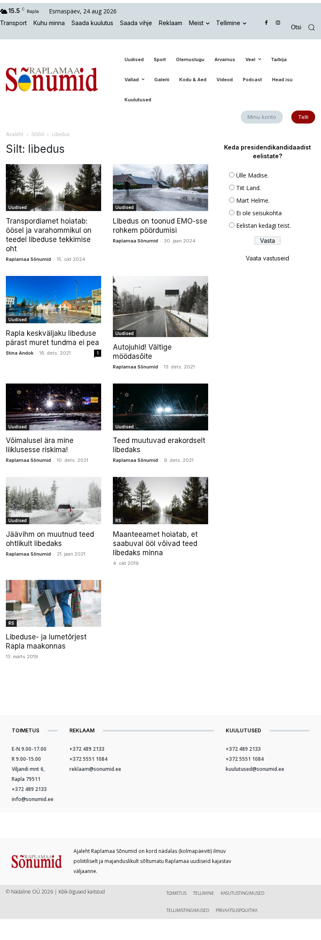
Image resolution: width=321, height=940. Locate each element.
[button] (306, 27)
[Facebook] (266, 23)
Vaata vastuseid (267, 258)
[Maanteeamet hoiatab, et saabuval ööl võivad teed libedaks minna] (160, 500)
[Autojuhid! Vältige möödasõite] (160, 306)
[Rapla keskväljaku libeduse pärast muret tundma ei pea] (53, 299)
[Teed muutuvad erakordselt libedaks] (160, 407)
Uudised (17, 207)
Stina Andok (19, 353)
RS (118, 520)
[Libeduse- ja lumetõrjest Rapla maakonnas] (53, 603)
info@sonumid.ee (33, 799)
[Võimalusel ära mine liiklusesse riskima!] (53, 407)
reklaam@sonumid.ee (95, 769)
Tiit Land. (248, 188)
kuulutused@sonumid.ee (255, 769)
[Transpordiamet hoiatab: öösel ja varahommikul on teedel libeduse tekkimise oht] (53, 187)
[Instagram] (278, 23)
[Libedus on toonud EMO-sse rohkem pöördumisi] (160, 187)
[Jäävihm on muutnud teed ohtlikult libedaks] (53, 500)
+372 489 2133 (29, 789)
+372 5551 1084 (88, 758)
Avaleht (14, 134)
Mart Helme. (253, 200)
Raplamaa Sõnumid (28, 259)
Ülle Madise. (252, 175)
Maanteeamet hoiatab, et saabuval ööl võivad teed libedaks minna (155, 543)
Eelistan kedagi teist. (263, 225)
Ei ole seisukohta (259, 213)
